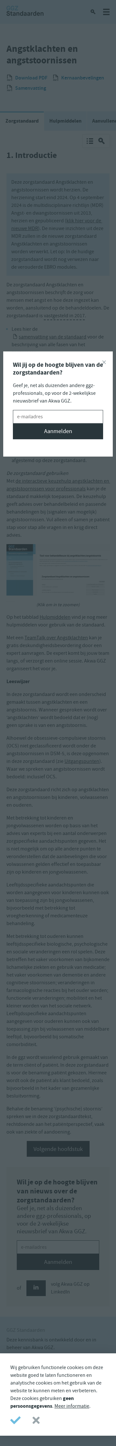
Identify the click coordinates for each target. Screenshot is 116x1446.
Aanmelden (58, 431)
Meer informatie (71, 1406)
